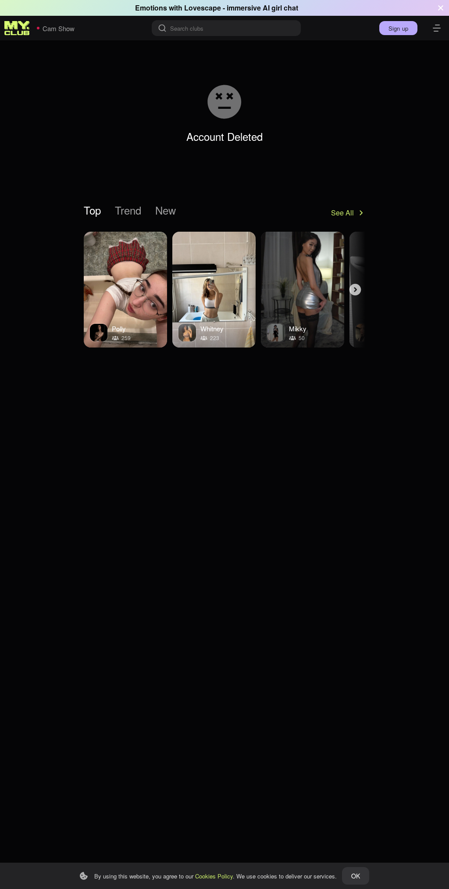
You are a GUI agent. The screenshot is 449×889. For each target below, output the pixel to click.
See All (342, 213)
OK (355, 875)
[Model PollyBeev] (125, 290)
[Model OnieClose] (302, 290)
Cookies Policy (214, 876)
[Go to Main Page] (17, 28)
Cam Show (59, 28)
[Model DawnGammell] (214, 290)
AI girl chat (280, 8)
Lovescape (202, 8)
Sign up (398, 28)
